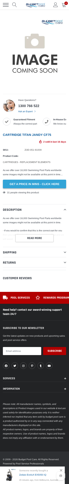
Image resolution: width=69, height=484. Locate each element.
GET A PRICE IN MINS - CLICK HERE (34, 184)
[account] (55, 4)
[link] (6, 365)
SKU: (6, 150)
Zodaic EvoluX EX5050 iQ (32, 474)
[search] (14, 5)
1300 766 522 (28, 106)
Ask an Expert (25, 111)
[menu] (6, 5)
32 (8, 192)
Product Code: (11, 156)
